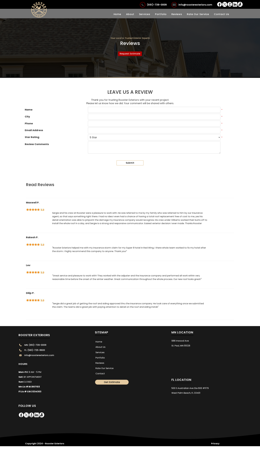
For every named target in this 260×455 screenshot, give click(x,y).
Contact (100, 373)
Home (117, 14)
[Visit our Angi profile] (240, 6)
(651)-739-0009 (157, 4)
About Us (100, 347)
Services (144, 14)
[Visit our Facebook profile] (219, 6)
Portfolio (161, 14)
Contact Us (221, 14)
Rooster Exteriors (34, 335)
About (130, 14)
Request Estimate (130, 53)
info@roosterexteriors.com (195, 4)
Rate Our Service (198, 14)
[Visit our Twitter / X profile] (224, 6)
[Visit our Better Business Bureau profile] (229, 6)
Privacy (215, 443)
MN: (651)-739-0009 (35, 345)
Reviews (176, 14)
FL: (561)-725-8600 (34, 350)
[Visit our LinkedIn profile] (235, 6)
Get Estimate (112, 382)
